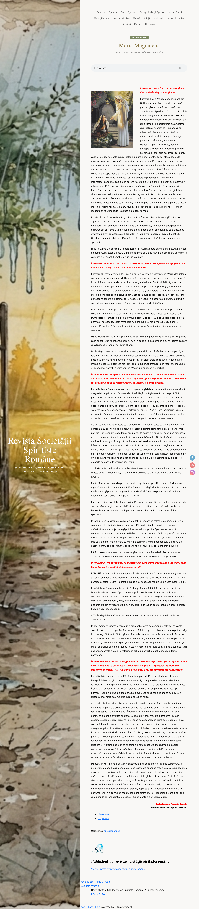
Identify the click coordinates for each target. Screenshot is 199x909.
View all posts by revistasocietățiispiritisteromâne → (119, 869)
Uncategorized (139, 37)
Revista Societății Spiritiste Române (40, 449)
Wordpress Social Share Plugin (84, 907)
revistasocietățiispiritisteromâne (147, 52)
